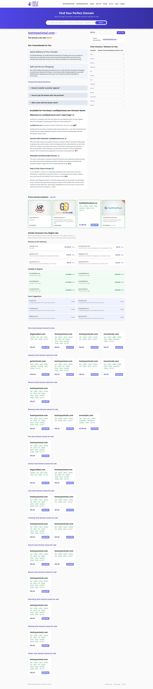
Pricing (105, 4)
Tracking (92, 84)
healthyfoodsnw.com (89, 203)
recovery (70, 337)
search (56, 341)
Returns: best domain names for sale (42, 382)
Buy (74, 274)
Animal (92, 75)
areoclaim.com (86, 415)
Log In (116, 4)
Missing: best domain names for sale (42, 626)
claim (88, 418)
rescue (61, 341)
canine (31, 339)
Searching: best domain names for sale (43, 599)
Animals (92, 58)
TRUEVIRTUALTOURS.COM (110, 217)
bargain (40, 339)
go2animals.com (38, 361)
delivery (88, 208)
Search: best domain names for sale (42, 545)
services (90, 337)
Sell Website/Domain (82, 4)
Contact (92, 4)
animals (60, 337)
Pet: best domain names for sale (41, 436)
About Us (98, 4)
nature (105, 339)
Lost (91, 80)
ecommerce (82, 208)
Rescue (92, 92)
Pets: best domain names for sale (41, 328)
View (73, 247)
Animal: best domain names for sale (42, 464)
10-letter (106, 341)
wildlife (114, 337)
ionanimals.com (111, 334)
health (95, 206)
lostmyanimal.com (41, 32)
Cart (112, 4)
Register (122, 4)
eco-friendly (40, 366)
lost (63, 339)
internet (91, 206)
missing (56, 343)
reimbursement (90, 420)
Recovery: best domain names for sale (43, 409)
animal (45, 337)
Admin (124, 684)
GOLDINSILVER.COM (59, 217)
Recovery (92, 67)
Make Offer (121, 32)
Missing (92, 101)
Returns (92, 63)
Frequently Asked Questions (39, 82)
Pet (91, 71)
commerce (32, 337)
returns (65, 337)
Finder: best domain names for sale (42, 653)
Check (73, 301)
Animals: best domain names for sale (42, 355)
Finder (92, 105)
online (81, 206)
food (93, 208)
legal (81, 418)
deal (36, 339)
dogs (41, 337)
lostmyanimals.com (88, 334)
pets (38, 337)
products (86, 206)
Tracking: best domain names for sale (43, 518)
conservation (33, 366)
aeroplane (82, 422)
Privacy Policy (108, 684)
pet (55, 339)
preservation (116, 339)
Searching (93, 96)
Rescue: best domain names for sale (42, 572)
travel (84, 418)
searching (66, 341)
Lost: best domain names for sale (41, 491)
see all (52, 197)
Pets (91, 54)
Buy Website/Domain (69, 4)
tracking (67, 339)
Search (92, 88)
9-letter (87, 422)
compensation (83, 420)
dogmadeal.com (37, 334)
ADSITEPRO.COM (33, 217)
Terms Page (117, 684)
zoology (119, 337)
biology (110, 339)
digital (41, 364)
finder (61, 343)
